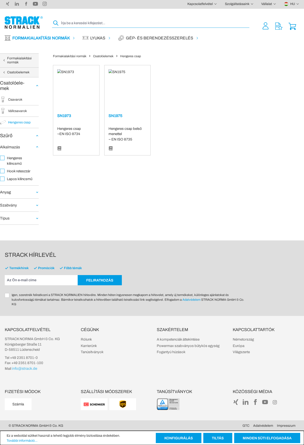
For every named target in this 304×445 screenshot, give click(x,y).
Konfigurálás (178, 438)
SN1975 (115, 116)
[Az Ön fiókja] (265, 25)
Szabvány (8, 205)
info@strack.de (24, 368)
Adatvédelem (191, 299)
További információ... (22, 440)
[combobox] (154, 23)
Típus (5, 218)
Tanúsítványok (92, 352)
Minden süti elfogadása (267, 438)
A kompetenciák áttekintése (178, 339)
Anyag (5, 192)
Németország (243, 339)
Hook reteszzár (18, 171)
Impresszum (286, 425)
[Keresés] (56, 23)
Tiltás (218, 438)
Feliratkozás (99, 280)
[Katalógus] (59, 148)
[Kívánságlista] (278, 25)
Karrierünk (89, 346)
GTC (245, 425)
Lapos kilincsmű (19, 179)
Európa (238, 346)
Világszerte (241, 352)
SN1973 (64, 116)
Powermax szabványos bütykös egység (188, 346)
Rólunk (86, 339)
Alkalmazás (10, 147)
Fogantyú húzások (171, 352)
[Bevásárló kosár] (292, 25)
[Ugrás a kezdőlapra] (24, 22)
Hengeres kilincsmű (14, 160)
